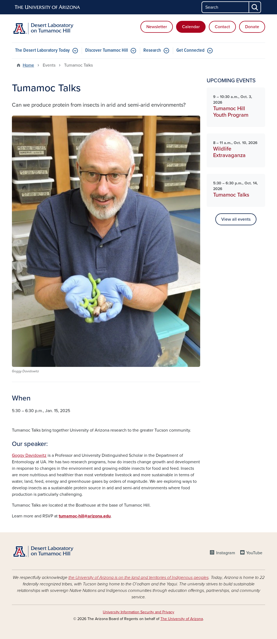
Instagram (225, 553)
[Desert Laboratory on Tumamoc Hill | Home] (52, 28)
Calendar (191, 27)
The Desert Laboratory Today (42, 50)
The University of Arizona (181, 619)
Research (152, 50)
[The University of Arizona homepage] (48, 7)
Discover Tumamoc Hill (106, 50)
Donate (252, 27)
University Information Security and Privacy (138, 612)
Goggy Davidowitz (29, 455)
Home (28, 65)
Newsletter (156, 27)
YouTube (254, 553)
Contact (222, 27)
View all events (235, 219)
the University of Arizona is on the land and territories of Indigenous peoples (138, 577)
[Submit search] (255, 7)
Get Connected (190, 50)
